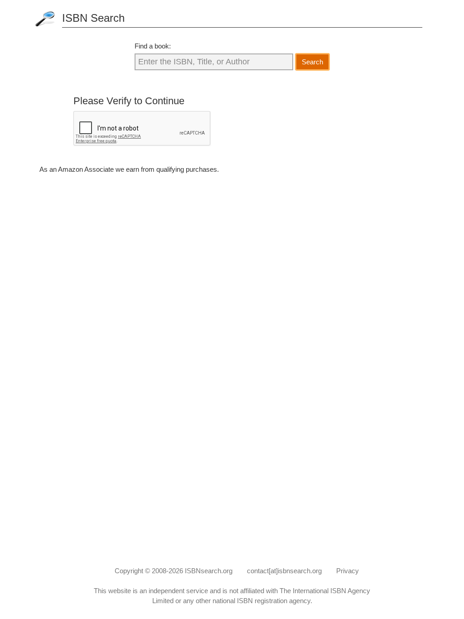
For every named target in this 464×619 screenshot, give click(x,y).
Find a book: (153, 46)
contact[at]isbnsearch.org (284, 571)
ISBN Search (93, 18)
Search (312, 62)
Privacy (347, 571)
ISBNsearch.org (208, 571)
